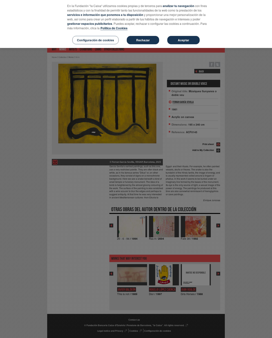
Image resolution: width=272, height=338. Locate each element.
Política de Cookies (113, 28)
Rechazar (143, 40)
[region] (136, 24)
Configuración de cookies (95, 40)
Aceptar (183, 40)
